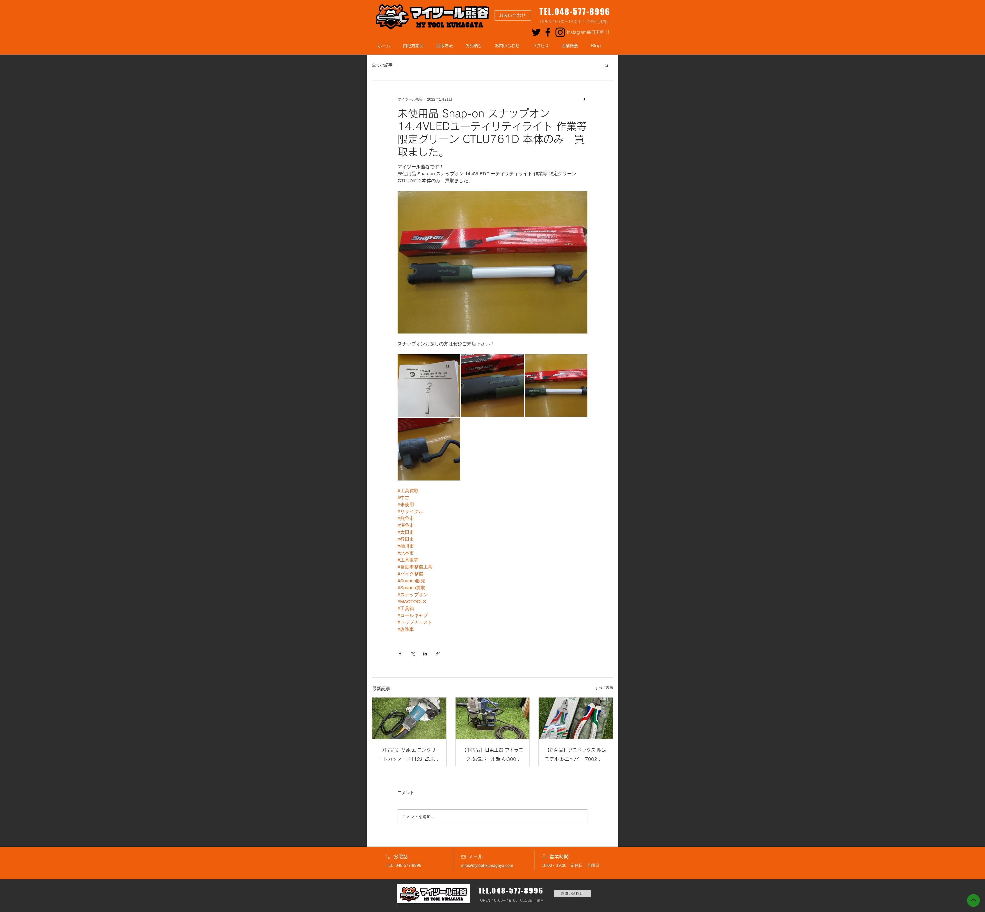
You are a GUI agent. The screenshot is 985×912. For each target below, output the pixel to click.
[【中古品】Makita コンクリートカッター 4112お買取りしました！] (409, 718)
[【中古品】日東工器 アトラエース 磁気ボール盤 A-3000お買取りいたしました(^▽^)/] (493, 718)
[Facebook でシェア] (400, 653)
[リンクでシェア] (437, 653)
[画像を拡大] (429, 385)
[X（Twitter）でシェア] (412, 653)
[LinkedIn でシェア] (425, 653)
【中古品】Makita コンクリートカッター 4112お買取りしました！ (408, 756)
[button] (606, 65)
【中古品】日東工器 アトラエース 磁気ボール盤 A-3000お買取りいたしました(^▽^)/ (492, 756)
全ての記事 (382, 65)
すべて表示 (604, 688)
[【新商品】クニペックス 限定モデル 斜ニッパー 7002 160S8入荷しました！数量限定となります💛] (576, 718)
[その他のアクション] (584, 99)
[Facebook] (548, 32)
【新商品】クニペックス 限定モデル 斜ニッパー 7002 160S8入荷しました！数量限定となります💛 (575, 756)
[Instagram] (560, 32)
